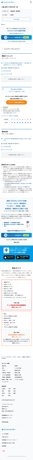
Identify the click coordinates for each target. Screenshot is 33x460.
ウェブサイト (7, 74)
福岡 (14, 393)
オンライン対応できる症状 (10, 116)
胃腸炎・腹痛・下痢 (7, 379)
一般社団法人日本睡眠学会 (22, 187)
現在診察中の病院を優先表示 (12, 49)
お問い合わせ (5, 437)
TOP (2, 357)
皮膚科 (16, 366)
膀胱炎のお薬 (18, 375)
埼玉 (3, 395)
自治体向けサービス (7, 417)
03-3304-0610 (7, 71)
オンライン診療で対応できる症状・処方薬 (16, 41)
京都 (14, 388)
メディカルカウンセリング (8, 400)
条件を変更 (16, 19)
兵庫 (9, 395)
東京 (3, 391)
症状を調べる (5, 406)
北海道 (3, 388)
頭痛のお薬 (17, 370)
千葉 (9, 388)
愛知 (9, 391)
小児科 (3, 370)
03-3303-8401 (7, 146)
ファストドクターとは (7, 404)
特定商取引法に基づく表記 (8, 443)
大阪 (9, 393)
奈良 (14, 391)
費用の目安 (16, 242)
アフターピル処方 (19, 379)
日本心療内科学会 (16, 181)
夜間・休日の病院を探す (8, 411)
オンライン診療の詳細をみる (16, 102)
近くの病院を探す (8, 357)
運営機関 (4, 446)
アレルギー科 (5, 382)
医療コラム (4, 409)
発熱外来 (4, 366)
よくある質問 (5, 434)
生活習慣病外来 (18, 377)
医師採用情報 (5, 422)
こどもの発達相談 (6, 375)
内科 (3, 368)
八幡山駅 (19, 357)
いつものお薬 (18, 368)
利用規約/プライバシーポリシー (9, 440)
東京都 (14, 357)
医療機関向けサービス (7, 415)
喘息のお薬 (17, 372)
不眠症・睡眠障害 (6, 377)
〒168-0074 (17, 64)
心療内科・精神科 (6, 372)
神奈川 (3, 393)
